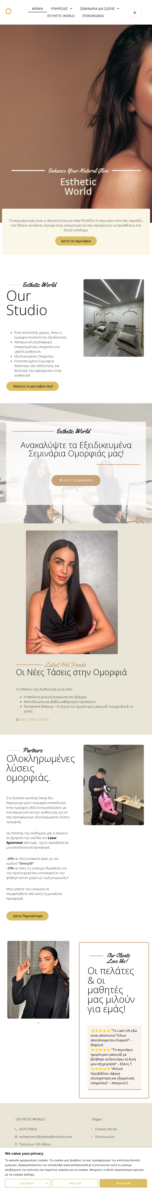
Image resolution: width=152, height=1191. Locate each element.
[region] (76, 1169)
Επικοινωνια (93, 16)
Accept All (123, 1183)
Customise (26, 1183)
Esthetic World (61, 16)
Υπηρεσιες (59, 9)
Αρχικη (37, 9)
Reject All (75, 1183)
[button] (34, 1023)
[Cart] (135, 12)
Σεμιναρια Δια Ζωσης (97, 9)
